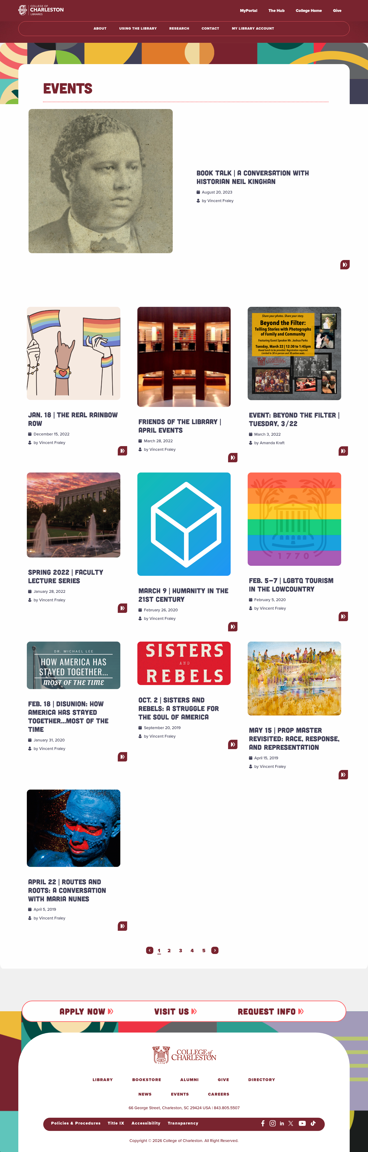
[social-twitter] (291, 1123)
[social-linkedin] (282, 1123)
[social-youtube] (302, 1123)
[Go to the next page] (215, 950)
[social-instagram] (273, 1123)
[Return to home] (50, 10)
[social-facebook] (262, 1123)
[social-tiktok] (313, 1123)
